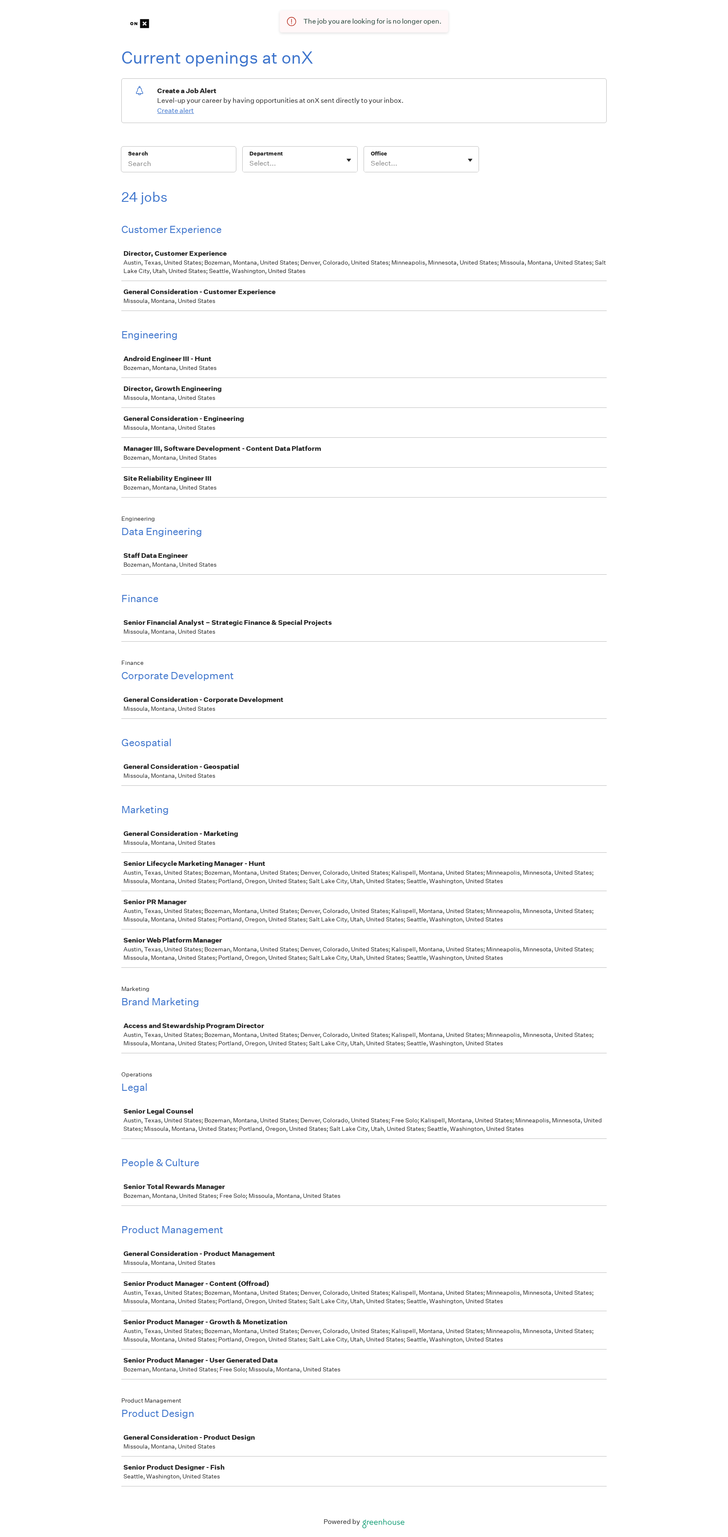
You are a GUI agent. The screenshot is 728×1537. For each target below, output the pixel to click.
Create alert (175, 111)
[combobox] (250, 163)
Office (379, 153)
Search (138, 153)
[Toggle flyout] (349, 160)
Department (266, 153)
